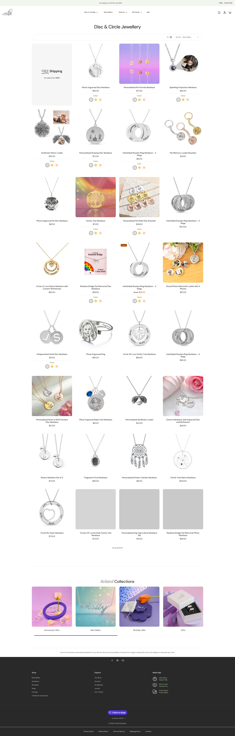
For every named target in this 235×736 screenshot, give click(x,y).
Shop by (122, 12)
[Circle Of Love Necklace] (52, 625)
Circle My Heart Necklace (52, 533)
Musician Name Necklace (52, 716)
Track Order (228, 3)
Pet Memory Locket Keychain (183, 153)
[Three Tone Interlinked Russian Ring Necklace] (52, 567)
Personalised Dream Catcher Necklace (139, 477)
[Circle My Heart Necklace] (52, 509)
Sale (148, 12)
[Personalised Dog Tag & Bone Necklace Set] (139, 509)
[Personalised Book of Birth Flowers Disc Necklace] (52, 396)
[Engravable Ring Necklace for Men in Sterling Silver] (139, 625)
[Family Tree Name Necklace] (183, 454)
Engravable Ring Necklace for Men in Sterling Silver (139, 649)
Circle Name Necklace (96, 648)
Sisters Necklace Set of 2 (52, 477)
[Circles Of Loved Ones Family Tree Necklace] (96, 509)
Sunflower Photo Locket (52, 153)
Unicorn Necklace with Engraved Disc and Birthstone (183, 420)
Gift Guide (135, 12)
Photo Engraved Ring (95, 354)
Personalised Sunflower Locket (139, 419)
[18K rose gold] (100, 99)
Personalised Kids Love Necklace (139, 590)
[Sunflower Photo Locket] (52, 129)
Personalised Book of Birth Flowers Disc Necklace (52, 420)
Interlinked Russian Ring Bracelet (95, 716)
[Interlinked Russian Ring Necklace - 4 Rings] (183, 330)
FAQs (221, 3)
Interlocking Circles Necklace (183, 590)
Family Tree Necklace (95, 221)
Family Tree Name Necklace (183, 477)
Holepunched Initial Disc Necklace (52, 354)
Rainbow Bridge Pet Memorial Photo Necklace (183, 534)
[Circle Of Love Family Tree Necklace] (139, 330)
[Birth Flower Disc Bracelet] (96, 567)
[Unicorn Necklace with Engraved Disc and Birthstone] (183, 396)
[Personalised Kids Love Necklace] (139, 567)
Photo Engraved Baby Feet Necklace (95, 419)
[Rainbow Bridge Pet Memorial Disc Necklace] (96, 262)
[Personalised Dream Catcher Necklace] (139, 454)
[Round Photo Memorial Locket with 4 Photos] (183, 262)
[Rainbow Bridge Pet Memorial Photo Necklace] (183, 509)
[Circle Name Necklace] (96, 625)
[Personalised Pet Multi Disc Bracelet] (139, 197)
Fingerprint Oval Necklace (95, 477)
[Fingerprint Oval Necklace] (96, 454)
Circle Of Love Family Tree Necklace (139, 354)
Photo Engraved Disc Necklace (96, 87)
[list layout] (167, 37)
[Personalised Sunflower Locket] (139, 396)
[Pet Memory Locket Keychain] (183, 129)
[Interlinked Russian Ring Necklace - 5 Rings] (183, 197)
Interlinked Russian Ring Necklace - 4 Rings (183, 355)
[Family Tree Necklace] (96, 197)
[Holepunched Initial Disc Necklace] (52, 330)
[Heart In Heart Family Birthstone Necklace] (139, 693)
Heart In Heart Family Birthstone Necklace (139, 717)
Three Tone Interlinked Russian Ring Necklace (52, 591)
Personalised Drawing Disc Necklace (95, 153)
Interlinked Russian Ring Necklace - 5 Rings (183, 222)
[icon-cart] (230, 12)
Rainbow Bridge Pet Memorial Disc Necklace (95, 287)
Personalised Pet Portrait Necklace (139, 87)
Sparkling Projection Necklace (183, 87)
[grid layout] (170, 37)
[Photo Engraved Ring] (96, 330)
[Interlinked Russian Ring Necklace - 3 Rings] (139, 129)
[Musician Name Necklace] (52, 693)
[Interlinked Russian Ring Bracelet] (96, 693)
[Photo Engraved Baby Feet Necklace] (96, 396)
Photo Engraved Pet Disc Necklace (52, 221)
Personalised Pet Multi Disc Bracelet (139, 221)
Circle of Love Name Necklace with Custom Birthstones (52, 287)
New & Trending (89, 12)
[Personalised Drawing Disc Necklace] (96, 129)
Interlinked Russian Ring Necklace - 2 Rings (139, 287)
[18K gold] (95, 99)
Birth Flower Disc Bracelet (95, 590)
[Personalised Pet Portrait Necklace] (139, 64)
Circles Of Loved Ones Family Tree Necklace (95, 534)
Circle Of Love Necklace (52, 648)
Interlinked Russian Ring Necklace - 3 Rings (139, 154)
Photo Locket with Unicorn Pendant (183, 648)
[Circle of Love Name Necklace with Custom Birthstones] (52, 262)
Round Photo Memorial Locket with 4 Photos (183, 287)
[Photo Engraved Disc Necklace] (96, 64)
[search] (219, 12)
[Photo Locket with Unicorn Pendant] (183, 625)
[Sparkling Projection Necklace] (183, 64)
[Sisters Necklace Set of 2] (52, 454)
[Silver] (47, 165)
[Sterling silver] (91, 99)
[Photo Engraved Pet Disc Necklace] (52, 197)
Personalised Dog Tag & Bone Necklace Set (139, 534)
